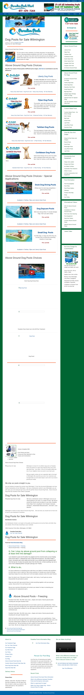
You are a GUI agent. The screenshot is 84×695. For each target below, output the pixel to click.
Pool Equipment (68, 216)
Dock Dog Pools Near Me (11, 665)
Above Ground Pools (12, 13)
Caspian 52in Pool (69, 65)
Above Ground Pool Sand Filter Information (42, 677)
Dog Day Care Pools (69, 87)
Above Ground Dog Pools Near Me (14, 628)
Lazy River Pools (53, 13)
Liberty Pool (67, 50)
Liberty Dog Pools (45, 76)
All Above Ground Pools (70, 67)
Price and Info (31, 88)
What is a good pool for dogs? (38, 683)
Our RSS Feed (9, 649)
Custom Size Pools (24, 13)
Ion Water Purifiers (69, 166)
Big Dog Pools (68, 91)
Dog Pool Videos (68, 218)
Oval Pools (67, 144)
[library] (42, 647)
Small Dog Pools (68, 89)
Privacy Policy (8, 654)
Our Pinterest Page (10, 647)
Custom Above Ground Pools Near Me (15, 663)
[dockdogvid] (31, 271)
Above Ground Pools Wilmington (14, 631)
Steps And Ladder (69, 162)
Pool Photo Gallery (69, 188)
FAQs (69, 13)
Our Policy (81, 1)
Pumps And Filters (69, 164)
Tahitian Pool (67, 54)
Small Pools (67, 120)
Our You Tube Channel (16, 533)
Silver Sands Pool (69, 61)
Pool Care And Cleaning (70, 213)
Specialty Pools (43, 13)
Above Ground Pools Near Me (13, 661)
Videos (75, 13)
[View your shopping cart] (79, 13)
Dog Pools (34, 13)
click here (41, 68)
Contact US (8, 656)
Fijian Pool (67, 52)
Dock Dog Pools (68, 85)
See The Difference (67, 668)
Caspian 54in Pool (69, 63)
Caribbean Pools (68, 56)
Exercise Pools (68, 127)
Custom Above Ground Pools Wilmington (16, 629)
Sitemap (66, 190)
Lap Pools (62, 13)
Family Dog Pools (68, 82)
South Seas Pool (68, 59)
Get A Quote (67, 116)
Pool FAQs (67, 186)
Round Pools (67, 142)
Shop (65, 195)
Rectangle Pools (68, 146)
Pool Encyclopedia (69, 183)
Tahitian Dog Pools (45, 127)
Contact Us (74, 1)
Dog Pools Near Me (10, 667)
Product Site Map (68, 192)
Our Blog (7, 658)
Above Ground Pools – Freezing (17, 546)
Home (68, 1)
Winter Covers (68, 171)
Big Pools (66, 118)
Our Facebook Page (10, 643)
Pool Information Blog (16, 542)
